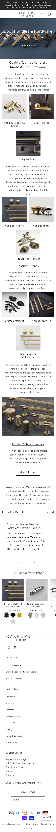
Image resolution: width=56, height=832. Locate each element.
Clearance (10, 722)
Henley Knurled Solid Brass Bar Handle (13, 605)
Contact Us (11, 709)
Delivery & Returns (14, 716)
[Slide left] (22, 562)
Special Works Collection (28, 355)
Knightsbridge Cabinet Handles (36, 605)
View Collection (28, 472)
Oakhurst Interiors (15, 824)
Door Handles (41, 122)
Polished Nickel (43, 615)
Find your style (28, 45)
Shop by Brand (28, 159)
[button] (6, 14)
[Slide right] (34, 562)
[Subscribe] (41, 799)
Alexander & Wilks (41, 320)
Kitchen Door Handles (28, 258)
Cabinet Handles (14, 225)
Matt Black (6, 615)
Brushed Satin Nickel (30, 615)
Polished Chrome (13, 621)
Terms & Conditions (14, 736)
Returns (35, 824)
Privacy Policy (12, 742)
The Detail (10, 696)
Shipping (29, 828)
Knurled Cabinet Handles (28, 444)
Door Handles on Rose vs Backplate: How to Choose (23, 526)
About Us (10, 703)
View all (50, 512)
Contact (44, 824)
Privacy (27, 824)
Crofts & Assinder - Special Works (21, 671)
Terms (52, 824)
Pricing (9, 729)
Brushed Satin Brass (19, 615)
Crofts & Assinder (14, 320)
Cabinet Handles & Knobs (14, 124)
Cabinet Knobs (41, 225)
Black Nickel (13, 615)
